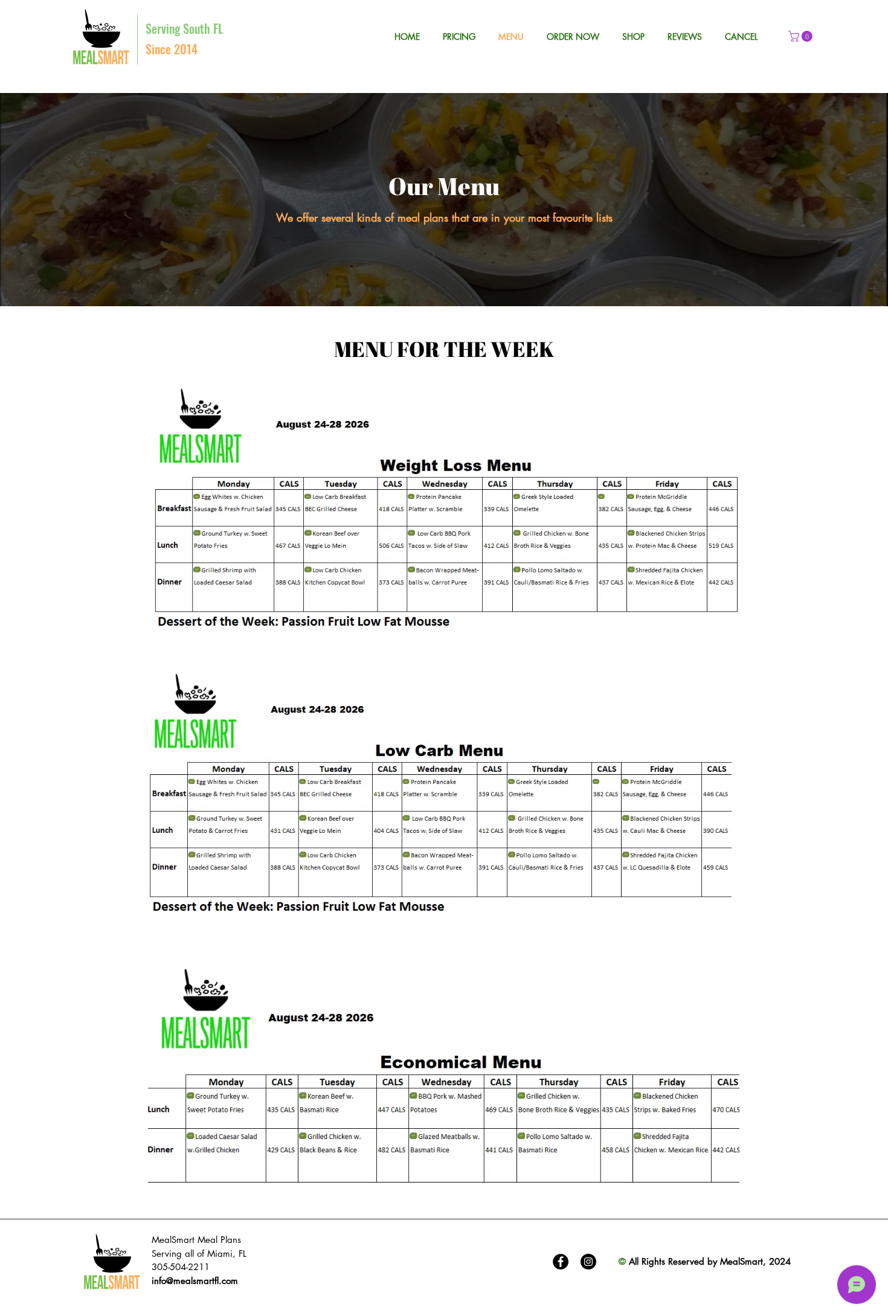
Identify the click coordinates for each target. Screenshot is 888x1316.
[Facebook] (560, 1261)
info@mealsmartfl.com (195, 1280)
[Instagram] (588, 1261)
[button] (801, 36)
